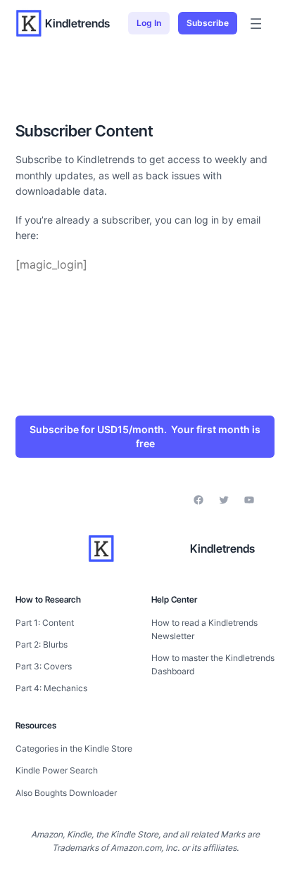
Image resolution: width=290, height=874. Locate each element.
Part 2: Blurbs (41, 644)
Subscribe (208, 23)
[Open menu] (256, 23)
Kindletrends (77, 23)
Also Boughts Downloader (66, 793)
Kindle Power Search (56, 770)
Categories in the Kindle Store (73, 748)
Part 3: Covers (43, 666)
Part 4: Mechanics (51, 688)
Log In (149, 23)
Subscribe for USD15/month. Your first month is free (145, 436)
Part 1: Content (44, 622)
